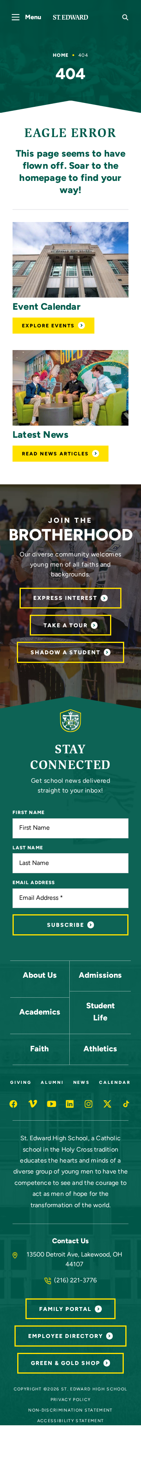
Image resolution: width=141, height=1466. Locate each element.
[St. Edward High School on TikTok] (127, 1104)
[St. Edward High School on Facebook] (14, 1104)
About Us (40, 976)
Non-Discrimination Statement (70, 1410)
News (81, 1083)
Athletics (100, 1049)
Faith (39, 1049)
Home (61, 55)
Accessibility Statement (70, 1421)
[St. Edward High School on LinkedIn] (70, 1104)
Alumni (52, 1083)
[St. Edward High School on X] (108, 1104)
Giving (20, 1083)
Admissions (100, 976)
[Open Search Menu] (125, 17)
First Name (29, 813)
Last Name (28, 848)
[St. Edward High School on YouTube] (51, 1104)
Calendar (114, 1083)
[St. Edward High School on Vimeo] (33, 1104)
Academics (39, 1012)
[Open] (70, 260)
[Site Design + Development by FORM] (70, 1455)
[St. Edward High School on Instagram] (89, 1104)
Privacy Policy (71, 1400)
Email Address (34, 883)
